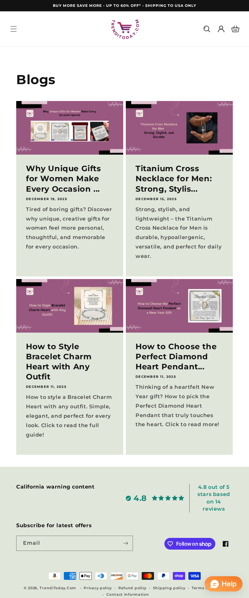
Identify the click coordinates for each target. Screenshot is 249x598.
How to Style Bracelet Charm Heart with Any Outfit (58, 362)
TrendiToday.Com (58, 588)
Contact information (127, 594)
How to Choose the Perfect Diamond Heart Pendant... (176, 356)
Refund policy (132, 588)
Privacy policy (98, 588)
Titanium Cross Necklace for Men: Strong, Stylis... (174, 178)
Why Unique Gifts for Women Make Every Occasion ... (63, 178)
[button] (13, 29)
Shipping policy (169, 588)
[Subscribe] (125, 543)
